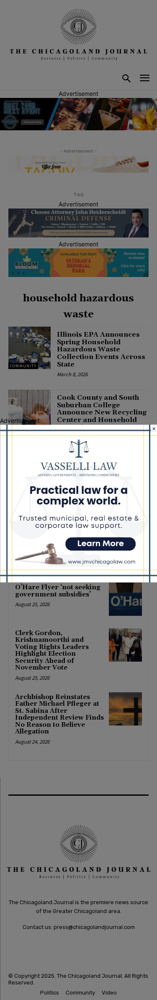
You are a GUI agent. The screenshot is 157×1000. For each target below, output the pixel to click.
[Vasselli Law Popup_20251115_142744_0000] (78, 579)
